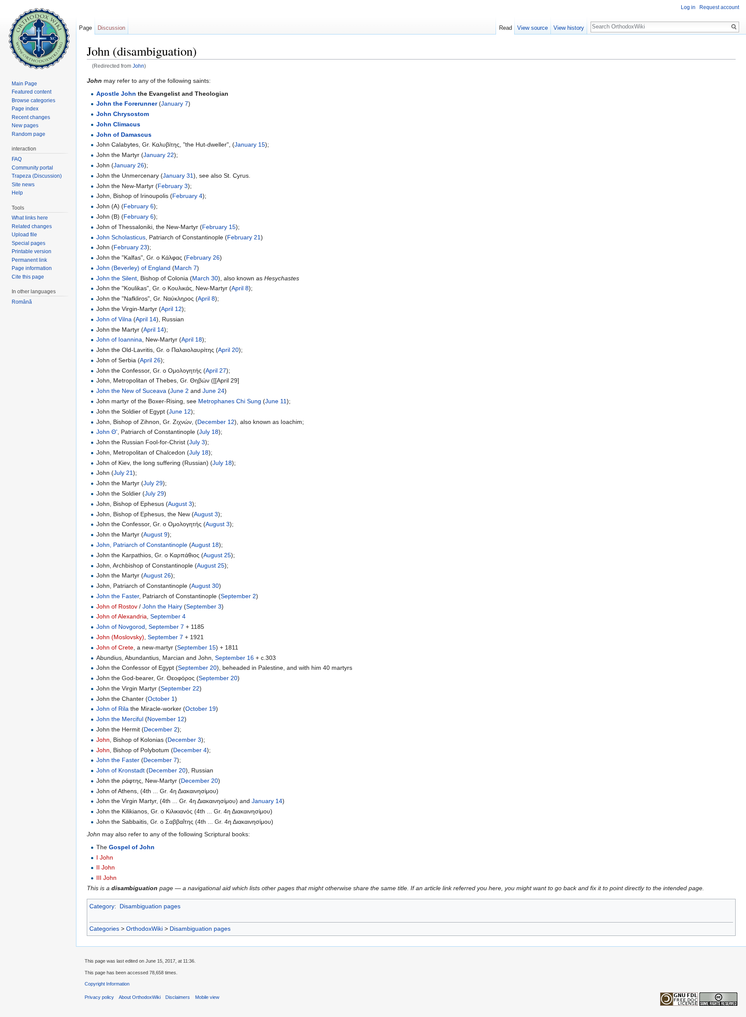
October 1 (161, 698)
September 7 (166, 626)
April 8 (240, 288)
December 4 (190, 750)
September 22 (180, 688)
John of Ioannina (119, 339)
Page (85, 28)
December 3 (184, 739)
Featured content (31, 92)
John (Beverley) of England (133, 267)
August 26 (157, 575)
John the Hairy (162, 606)
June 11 (276, 401)
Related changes (32, 226)
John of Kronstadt (120, 770)
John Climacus (118, 124)
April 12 (171, 308)
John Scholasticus (120, 237)
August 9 (155, 534)
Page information (32, 268)
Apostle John (116, 93)
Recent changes (31, 117)
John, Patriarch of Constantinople (141, 544)
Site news (23, 185)
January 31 (178, 175)
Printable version (31, 251)
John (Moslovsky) (120, 637)
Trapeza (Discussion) (37, 176)
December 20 (167, 770)
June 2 (179, 390)
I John (104, 857)
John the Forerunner (126, 103)
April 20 (228, 349)
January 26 (129, 165)
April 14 (146, 319)
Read (505, 28)
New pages (25, 125)
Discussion (111, 28)
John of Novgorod (120, 626)
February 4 (187, 195)
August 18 (205, 544)
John (138, 66)
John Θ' (106, 431)
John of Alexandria (121, 616)
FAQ (17, 159)
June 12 (180, 411)
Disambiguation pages (150, 906)
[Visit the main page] (38, 34)
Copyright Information (107, 983)
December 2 (160, 729)
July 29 (153, 483)
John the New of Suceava (131, 390)
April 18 (191, 339)
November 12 (165, 719)
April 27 (215, 370)
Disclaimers (177, 997)
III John (106, 877)
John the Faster (117, 596)
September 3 (203, 606)
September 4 (168, 616)
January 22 (158, 154)
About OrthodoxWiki (140, 997)
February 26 (203, 257)
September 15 (196, 647)
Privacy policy (99, 997)
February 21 (244, 237)
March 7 (185, 267)
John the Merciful (119, 719)
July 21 (123, 472)
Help (17, 193)
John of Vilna (114, 319)
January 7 (174, 103)
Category (101, 906)
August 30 (205, 585)
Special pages (28, 243)
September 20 (197, 667)
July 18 (208, 431)
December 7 (160, 759)
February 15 (219, 226)
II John (105, 867)
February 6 (138, 206)
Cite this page (28, 277)
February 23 (130, 247)
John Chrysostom (122, 113)
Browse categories (33, 100)
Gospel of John (132, 847)
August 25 (217, 555)
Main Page (24, 84)
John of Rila (112, 708)
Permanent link (29, 260)
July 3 (197, 442)
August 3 (180, 503)
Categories (104, 928)
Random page (28, 134)
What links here (30, 218)
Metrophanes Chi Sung (229, 401)
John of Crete (114, 647)
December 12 (215, 421)
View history (568, 28)
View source (532, 28)
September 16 (234, 657)
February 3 (173, 185)
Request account (719, 7)
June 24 (213, 390)
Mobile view (207, 997)
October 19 (200, 708)
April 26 (150, 360)
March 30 (205, 278)
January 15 (249, 144)
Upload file (24, 235)
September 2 (238, 596)
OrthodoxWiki (144, 928)
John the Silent (116, 278)
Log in (688, 7)
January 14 (267, 800)
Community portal (32, 168)
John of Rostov (116, 606)
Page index (25, 109)
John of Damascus (124, 134)
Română (22, 302)
